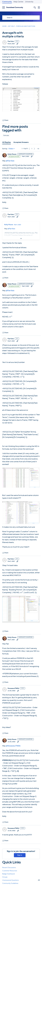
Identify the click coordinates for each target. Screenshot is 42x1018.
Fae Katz (11, 41)
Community (7, 1)
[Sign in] (39, 7)
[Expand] (21, 238)
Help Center (18, 1)
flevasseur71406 (13, 688)
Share (5, 120)
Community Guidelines (10, 883)
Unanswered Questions (21, 880)
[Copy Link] (17, 44)
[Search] (35, 7)
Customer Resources (9, 871)
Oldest (10, 149)
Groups (4, 877)
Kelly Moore (12, 154)
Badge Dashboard (8, 874)
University (29, 1)
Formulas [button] (6, 135)
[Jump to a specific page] (38, 149)
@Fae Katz (10, 161)
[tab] (6, 142)
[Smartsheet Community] (14, 7)
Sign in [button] (19, 855)
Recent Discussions (9, 867)
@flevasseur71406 (13, 746)
